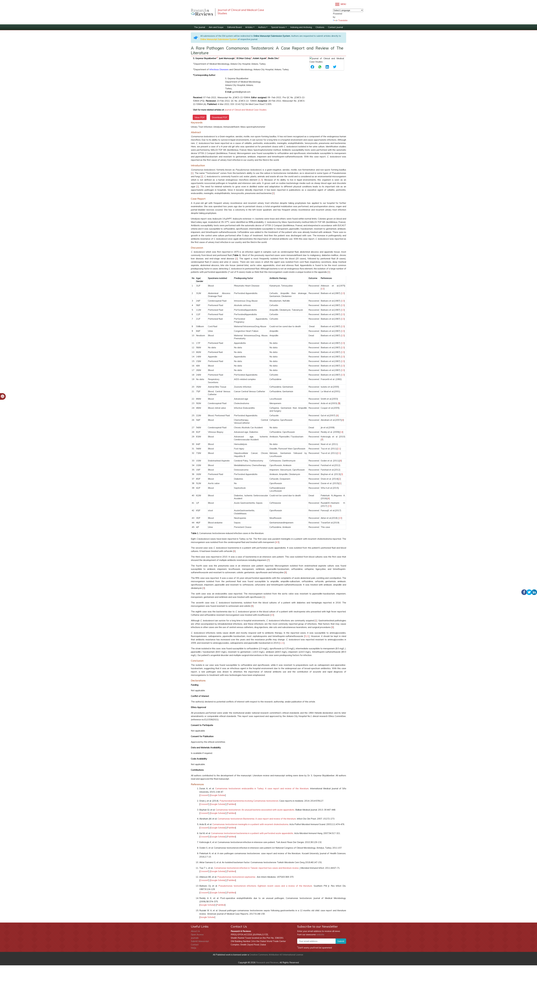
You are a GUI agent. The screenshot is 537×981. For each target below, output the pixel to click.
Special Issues (278, 27)
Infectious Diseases (219, 69)
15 (329, 506)
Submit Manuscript (200, 941)
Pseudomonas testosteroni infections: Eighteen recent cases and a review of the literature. (265, 885)
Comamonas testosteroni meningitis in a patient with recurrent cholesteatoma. (250, 824)
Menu (343, 4)
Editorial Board (234, 27)
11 (339, 448)
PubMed (231, 804)
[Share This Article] (313, 66)
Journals (195, 938)
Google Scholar (217, 795)
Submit (340, 941)
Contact (195, 944)
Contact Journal (335, 27)
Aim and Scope (216, 27)
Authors (262, 27)
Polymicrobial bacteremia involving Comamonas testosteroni (249, 800)
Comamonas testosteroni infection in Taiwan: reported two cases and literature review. (256, 868)
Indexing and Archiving (301, 27)
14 (341, 432)
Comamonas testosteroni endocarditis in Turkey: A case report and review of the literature (261, 788)
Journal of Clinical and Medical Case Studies (246, 109)
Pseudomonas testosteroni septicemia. (236, 877)
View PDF (200, 117)
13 (343, 293)
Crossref (204, 795)
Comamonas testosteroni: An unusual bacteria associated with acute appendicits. (255, 809)
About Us (195, 931)
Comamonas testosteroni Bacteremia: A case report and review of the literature (257, 818)
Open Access (197, 934)
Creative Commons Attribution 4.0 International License (276, 954)
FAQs (193, 948)
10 (340, 518)
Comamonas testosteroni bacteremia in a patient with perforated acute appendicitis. (252, 833)
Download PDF (219, 117)
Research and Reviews (267, 962)
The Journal (199, 27)
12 (322, 288)
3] (342, 474)
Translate (343, 20)
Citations (320, 27)
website (320, 934)
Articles (249, 27)
